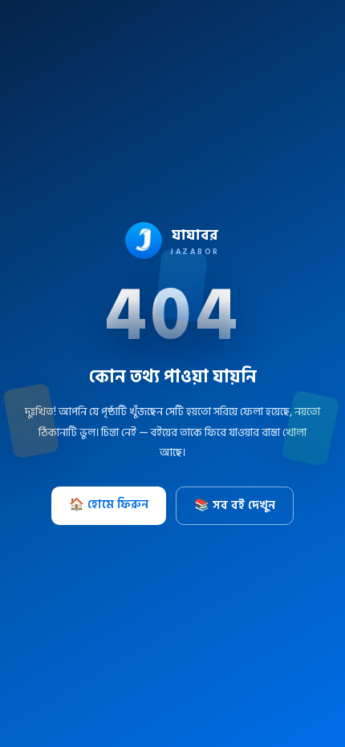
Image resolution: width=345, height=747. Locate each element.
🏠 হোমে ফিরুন (108, 505)
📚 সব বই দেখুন (234, 505)
